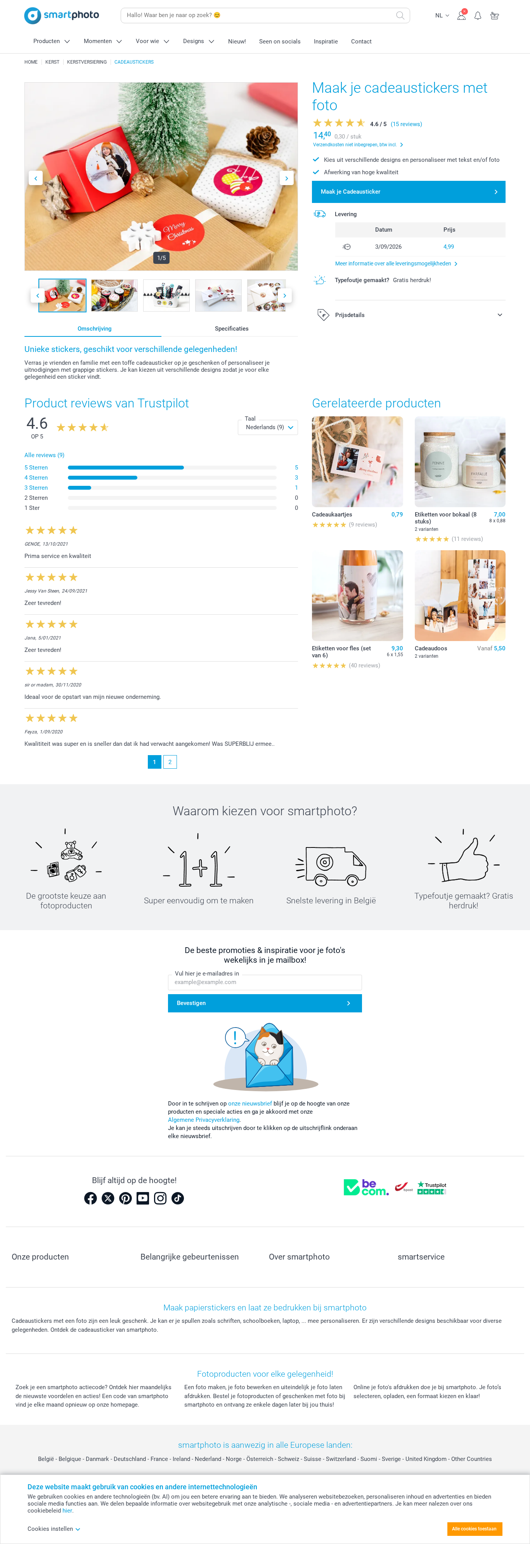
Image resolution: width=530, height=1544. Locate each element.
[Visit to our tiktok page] (178, 1198)
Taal (250, 418)
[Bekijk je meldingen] (478, 14)
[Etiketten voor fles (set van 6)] (357, 595)
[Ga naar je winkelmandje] (495, 14)
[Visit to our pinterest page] (125, 1198)
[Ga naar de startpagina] (61, 15)
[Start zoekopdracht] (400, 15)
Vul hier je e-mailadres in (207, 973)
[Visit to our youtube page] (143, 1198)
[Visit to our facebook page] (90, 1198)
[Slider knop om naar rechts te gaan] (287, 178)
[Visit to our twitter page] (108, 1198)
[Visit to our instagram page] (160, 1198)
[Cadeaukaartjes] (357, 461)
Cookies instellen (50, 1528)
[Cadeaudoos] (460, 595)
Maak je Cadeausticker (350, 191)
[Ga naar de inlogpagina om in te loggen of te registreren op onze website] (461, 14)
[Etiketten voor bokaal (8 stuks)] (460, 461)
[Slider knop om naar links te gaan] (36, 178)
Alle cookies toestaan (474, 1529)
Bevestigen (191, 1003)
